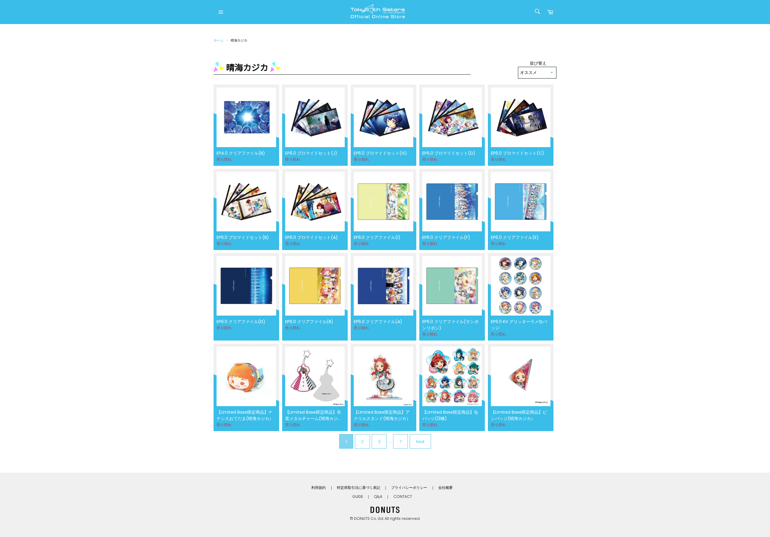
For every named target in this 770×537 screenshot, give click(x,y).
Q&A (378, 496)
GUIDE (357, 496)
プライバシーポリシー (409, 487)
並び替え (538, 63)
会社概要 (445, 487)
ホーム (218, 40)
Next (420, 442)
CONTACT (402, 496)
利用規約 (318, 487)
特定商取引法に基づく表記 (358, 487)
